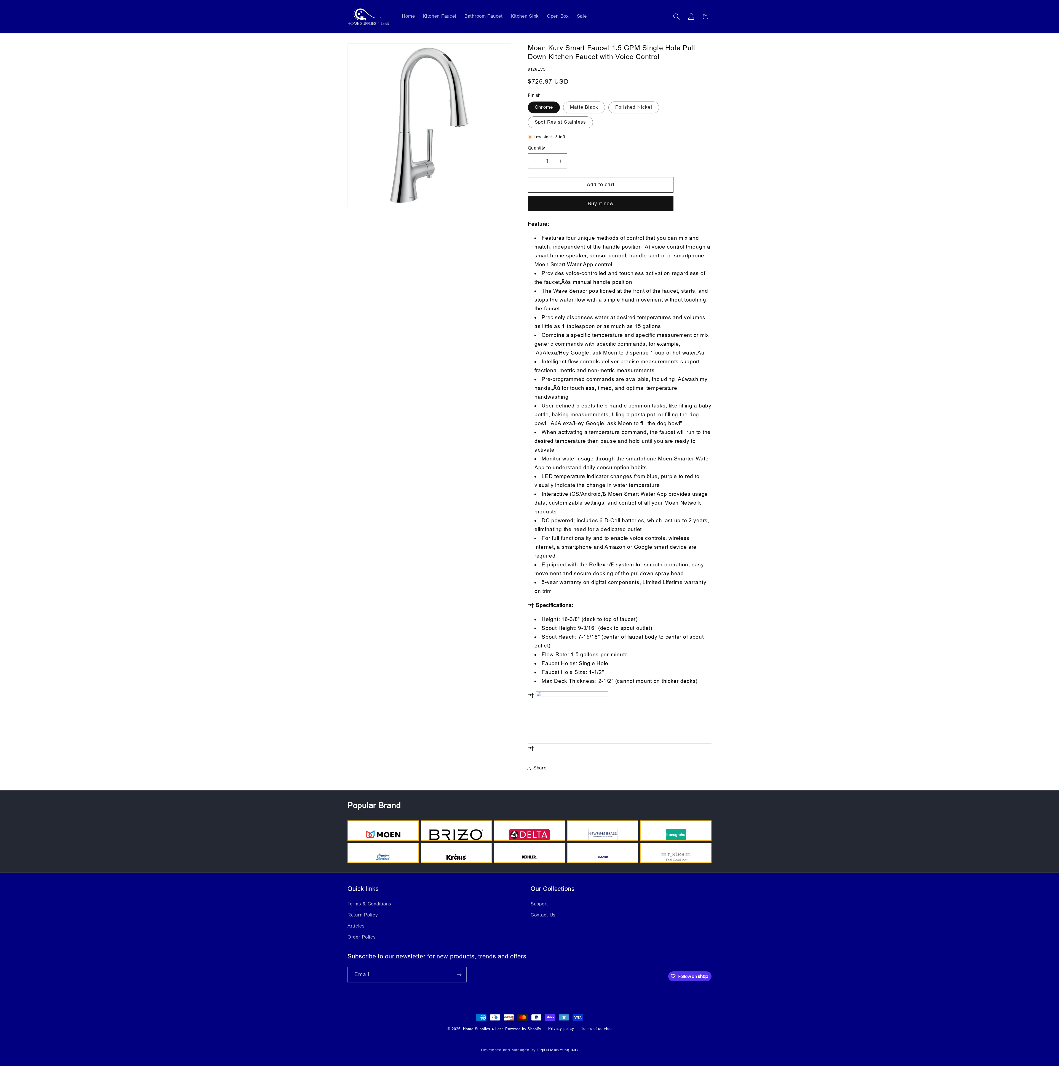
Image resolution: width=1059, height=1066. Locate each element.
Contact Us (543, 915)
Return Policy (362, 915)
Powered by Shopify (523, 1029)
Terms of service (596, 1029)
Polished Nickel (633, 107)
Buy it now (601, 203)
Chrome (544, 107)
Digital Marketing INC (557, 1050)
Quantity (536, 148)
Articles (356, 926)
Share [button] (540, 768)
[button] (676, 16)
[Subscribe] (459, 974)
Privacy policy (561, 1029)
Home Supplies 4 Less (483, 1029)
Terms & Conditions (369, 904)
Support (539, 904)
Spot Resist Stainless (560, 122)
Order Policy (361, 937)
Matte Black (584, 107)
